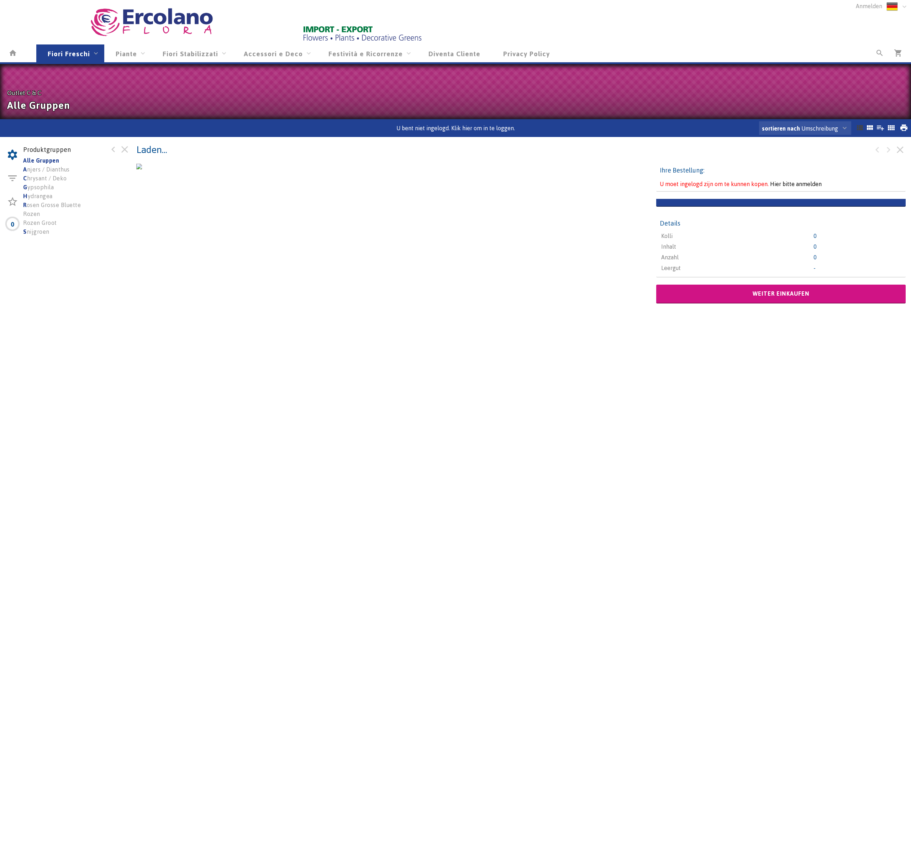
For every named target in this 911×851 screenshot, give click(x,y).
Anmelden (869, 6)
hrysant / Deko (45, 178)
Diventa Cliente (454, 53)
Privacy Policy (526, 53)
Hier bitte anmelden (796, 183)
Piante (126, 53)
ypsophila (38, 187)
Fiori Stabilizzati (190, 53)
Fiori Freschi (69, 53)
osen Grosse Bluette (52, 204)
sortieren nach (781, 128)
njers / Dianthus (46, 169)
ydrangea (38, 196)
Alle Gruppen (41, 160)
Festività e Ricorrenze (365, 53)
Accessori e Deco (273, 53)
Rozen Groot (40, 222)
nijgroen (36, 231)
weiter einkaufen (781, 293)
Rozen (31, 213)
